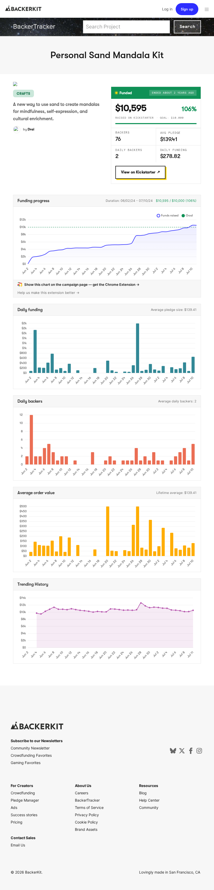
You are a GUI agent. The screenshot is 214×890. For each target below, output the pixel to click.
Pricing (16, 822)
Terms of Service (89, 807)
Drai (31, 129)
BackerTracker (34, 26)
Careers (81, 793)
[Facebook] (190, 752)
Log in (167, 9)
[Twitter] (181, 752)
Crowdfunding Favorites (31, 755)
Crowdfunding (23, 793)
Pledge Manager (25, 800)
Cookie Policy (86, 822)
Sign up (187, 9)
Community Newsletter (30, 748)
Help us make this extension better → (48, 292)
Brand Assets (86, 829)
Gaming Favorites (25, 762)
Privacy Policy (87, 815)
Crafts (23, 93)
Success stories (24, 815)
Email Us (18, 845)
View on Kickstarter (138, 172)
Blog (143, 793)
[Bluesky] (173, 752)
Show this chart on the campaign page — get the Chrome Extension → (82, 284)
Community (148, 807)
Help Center (149, 800)
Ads (14, 807)
